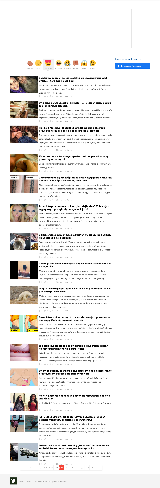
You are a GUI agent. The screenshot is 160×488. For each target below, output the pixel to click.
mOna (67, 150)
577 (76, 468)
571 (45, 468)
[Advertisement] (79, 28)
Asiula (67, 96)
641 (92, 468)
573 (56, 468)
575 (66, 468)
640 (87, 468)
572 (50, 468)
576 (71, 468)
